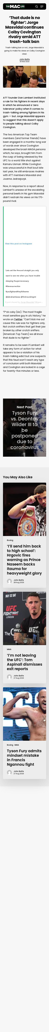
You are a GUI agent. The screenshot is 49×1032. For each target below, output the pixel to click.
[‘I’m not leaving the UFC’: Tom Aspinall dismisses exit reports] (24, 637)
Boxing (10, 540)
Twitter (18, 319)
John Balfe (24, 59)
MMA (9, 649)
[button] (41, 6)
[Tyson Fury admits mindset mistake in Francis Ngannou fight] (24, 733)
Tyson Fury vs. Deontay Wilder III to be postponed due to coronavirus (24, 428)
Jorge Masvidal (27, 302)
